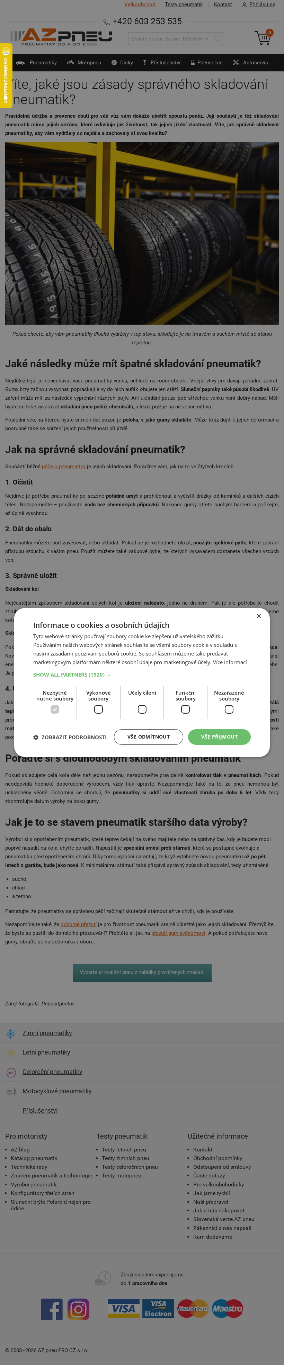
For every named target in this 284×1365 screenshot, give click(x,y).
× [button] (258, 616)
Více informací (230, 662)
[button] (142, 674)
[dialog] (142, 682)
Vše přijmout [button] (219, 736)
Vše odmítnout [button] (148, 736)
